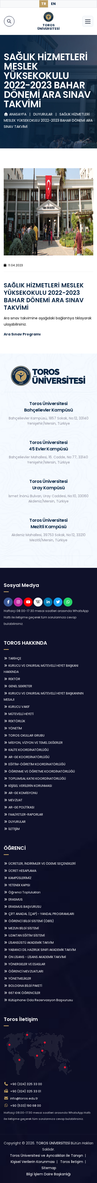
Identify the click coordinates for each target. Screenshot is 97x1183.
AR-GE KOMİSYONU (23, 793)
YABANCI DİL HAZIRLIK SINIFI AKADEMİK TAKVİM (42, 950)
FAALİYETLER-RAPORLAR (25, 814)
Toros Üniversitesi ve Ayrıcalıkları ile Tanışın (46, 1155)
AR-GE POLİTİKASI (21, 807)
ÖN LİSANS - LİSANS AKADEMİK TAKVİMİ (37, 957)
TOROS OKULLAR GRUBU (26, 735)
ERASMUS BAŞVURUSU (24, 907)
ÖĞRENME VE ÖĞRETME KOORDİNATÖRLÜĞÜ (41, 771)
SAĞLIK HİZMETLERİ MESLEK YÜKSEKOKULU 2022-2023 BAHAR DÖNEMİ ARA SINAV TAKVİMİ (48, 120)
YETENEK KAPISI (19, 885)
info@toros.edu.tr (24, 1098)
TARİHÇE (14, 658)
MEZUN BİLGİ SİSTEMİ (23, 928)
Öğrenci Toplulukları (24, 892)
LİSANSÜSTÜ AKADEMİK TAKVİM (31, 942)
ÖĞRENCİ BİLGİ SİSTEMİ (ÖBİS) (31, 921)
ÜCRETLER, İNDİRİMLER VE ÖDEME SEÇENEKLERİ (42, 863)
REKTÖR (14, 679)
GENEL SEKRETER (20, 686)
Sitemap (49, 1167)
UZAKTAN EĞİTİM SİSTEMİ (26, 935)
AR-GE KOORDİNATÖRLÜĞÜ (28, 757)
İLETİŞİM (14, 829)
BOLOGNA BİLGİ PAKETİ (25, 986)
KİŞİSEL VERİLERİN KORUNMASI (30, 786)
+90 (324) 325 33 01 (25, 1091)
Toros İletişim (71, 1161)
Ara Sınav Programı (22, 334)
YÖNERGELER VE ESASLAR (26, 964)
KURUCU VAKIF (19, 707)
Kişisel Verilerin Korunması (33, 1161)
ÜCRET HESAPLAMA (22, 871)
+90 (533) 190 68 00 (25, 1105)
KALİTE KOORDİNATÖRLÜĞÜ (28, 750)
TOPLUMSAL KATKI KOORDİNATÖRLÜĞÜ (37, 778)
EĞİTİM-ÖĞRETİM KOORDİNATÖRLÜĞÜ (36, 764)
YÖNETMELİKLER (19, 978)
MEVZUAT (15, 800)
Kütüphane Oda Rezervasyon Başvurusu (40, 1000)
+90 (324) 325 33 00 (26, 1084)
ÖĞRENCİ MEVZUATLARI (25, 971)
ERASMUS (15, 899)
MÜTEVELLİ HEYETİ (21, 714)
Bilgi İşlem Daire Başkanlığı (48, 1174)
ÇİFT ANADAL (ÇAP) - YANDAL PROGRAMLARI (41, 914)
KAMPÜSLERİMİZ (19, 878)
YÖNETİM (15, 728)
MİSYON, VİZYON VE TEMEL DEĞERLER (35, 743)
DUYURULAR (43, 114)
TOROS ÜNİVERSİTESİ (53, 1143)
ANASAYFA (17, 114)
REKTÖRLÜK (16, 721)
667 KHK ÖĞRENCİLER (24, 993)
